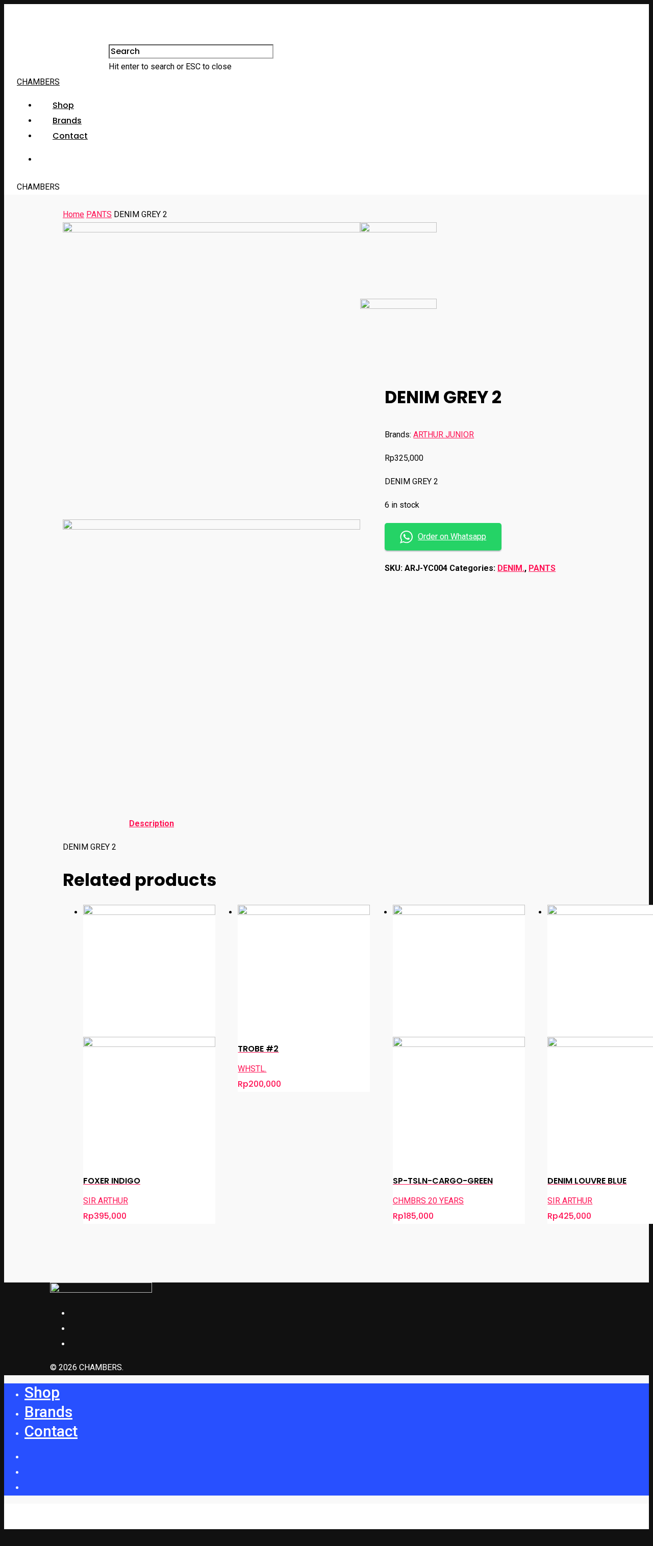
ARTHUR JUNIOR (443, 434)
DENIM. (510, 568)
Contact (70, 136)
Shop (63, 105)
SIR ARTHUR (105, 1201)
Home (73, 214)
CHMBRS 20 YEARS (428, 1201)
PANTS (99, 214)
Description (151, 823)
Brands (67, 120)
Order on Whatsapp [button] (452, 536)
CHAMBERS (38, 82)
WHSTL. (252, 1068)
